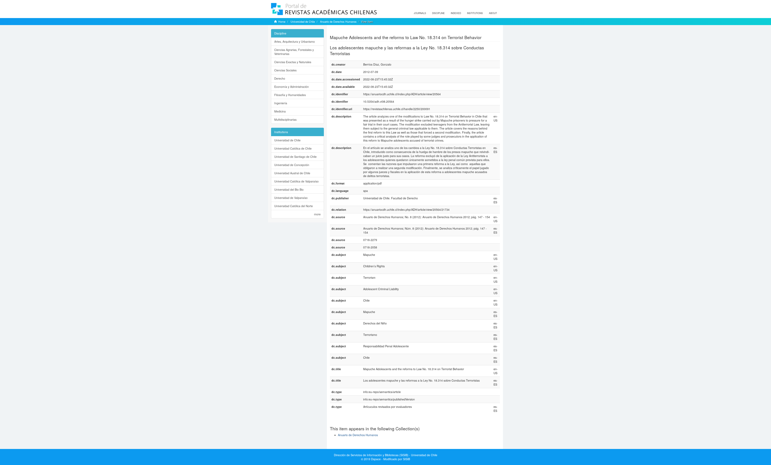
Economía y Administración (291, 87)
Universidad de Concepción (291, 165)
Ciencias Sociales (285, 70)
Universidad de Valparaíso (291, 198)
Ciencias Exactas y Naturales (292, 62)
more (317, 214)
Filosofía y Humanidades (290, 95)
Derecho (279, 78)
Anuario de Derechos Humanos (338, 21)
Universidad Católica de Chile (293, 148)
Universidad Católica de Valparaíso (296, 181)
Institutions (475, 13)
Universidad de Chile (303, 21)
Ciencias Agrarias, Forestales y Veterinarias (294, 52)
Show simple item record (345, 31)
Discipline (438, 13)
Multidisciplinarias (285, 120)
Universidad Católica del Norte (293, 206)
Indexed (456, 13)
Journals (420, 13)
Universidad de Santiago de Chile (295, 157)
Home (281, 21)
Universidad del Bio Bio (289, 189)
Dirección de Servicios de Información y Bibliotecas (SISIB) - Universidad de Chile (385, 455)
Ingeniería (280, 103)
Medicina (280, 111)
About (493, 13)
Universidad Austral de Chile (292, 173)
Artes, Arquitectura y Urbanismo (294, 42)
